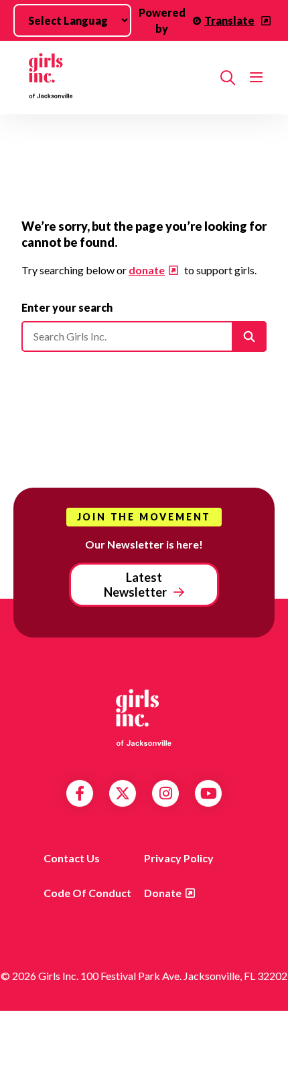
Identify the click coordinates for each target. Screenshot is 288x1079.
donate (147, 270)
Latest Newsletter (135, 584)
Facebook (79, 793)
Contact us (72, 858)
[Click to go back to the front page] (115, 78)
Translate (229, 20)
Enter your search (67, 307)
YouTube (208, 793)
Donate (163, 892)
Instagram (165, 793)
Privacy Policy (179, 858)
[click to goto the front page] (144, 716)
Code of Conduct (87, 892)
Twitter (122, 793)
